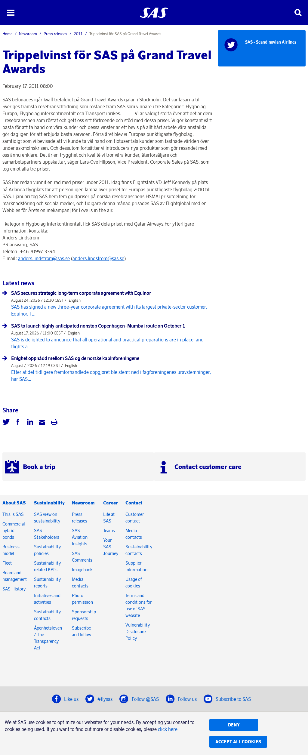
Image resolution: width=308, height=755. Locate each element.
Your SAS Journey (110, 546)
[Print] (54, 423)
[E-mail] (42, 423)
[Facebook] (18, 423)
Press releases (55, 33)
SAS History (14, 589)
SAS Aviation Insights (80, 537)
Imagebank (82, 569)
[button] (10, 13)
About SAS (14, 503)
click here (167, 729)
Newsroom (28, 33)
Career (110, 503)
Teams (109, 530)
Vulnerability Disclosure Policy (137, 631)
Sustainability (49, 503)
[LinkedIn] (30, 423)
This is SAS (13, 514)
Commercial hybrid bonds (13, 530)
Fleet (7, 563)
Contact (133, 503)
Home (7, 33)
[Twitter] (6, 423)
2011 (78, 33)
